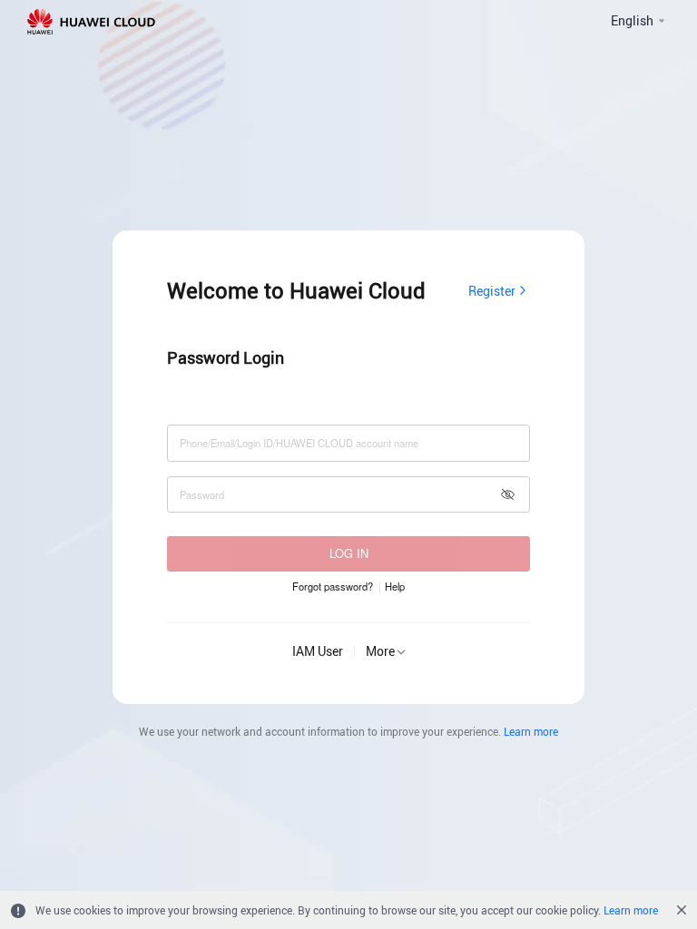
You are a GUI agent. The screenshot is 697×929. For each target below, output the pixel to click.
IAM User (317, 651)
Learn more (531, 731)
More (380, 651)
